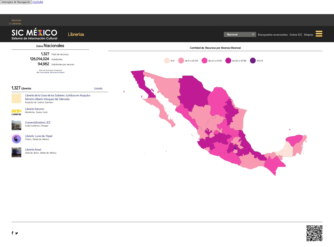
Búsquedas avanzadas (273, 34)
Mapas (308, 34)
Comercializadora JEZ (37, 122)
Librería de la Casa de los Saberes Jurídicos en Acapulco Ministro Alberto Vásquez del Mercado (57, 97)
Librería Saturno (34, 109)
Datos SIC (296, 34)
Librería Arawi (33, 149)
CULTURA (37, 2)
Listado (98, 88)
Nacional (16, 20)
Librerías (16, 23)
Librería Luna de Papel (38, 136)
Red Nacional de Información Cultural (50, 72)
